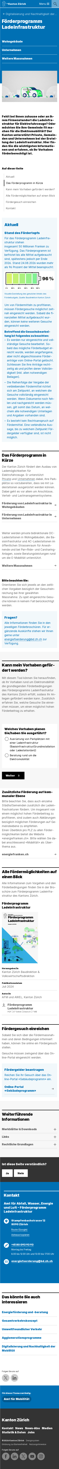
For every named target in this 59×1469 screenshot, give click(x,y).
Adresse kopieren (20, 1234)
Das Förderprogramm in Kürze (24, 183)
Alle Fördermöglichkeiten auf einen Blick (30, 195)
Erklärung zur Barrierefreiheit (14, 1444)
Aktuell (10, 176)
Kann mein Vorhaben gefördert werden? (30, 189)
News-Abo (32, 1428)
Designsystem (32, 1440)
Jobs (31, 1432)
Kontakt (11, 208)
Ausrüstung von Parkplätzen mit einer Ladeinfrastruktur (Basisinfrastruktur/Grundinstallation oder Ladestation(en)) (32, 744)
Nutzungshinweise (37, 1444)
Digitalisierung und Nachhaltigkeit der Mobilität (31, 14)
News (19, 1428)
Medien (47, 1428)
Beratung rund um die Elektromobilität (23, 757)
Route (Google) (19, 1229)
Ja (7, 1173)
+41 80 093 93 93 (22, 1244)
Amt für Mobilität (16, 1399)
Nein (21, 1173)
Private (6, 479)
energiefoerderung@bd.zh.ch (23, 639)
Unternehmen (26, 479)
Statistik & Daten (14, 1432)
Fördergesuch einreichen (21, 202)
